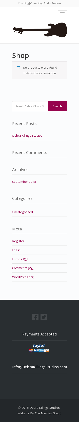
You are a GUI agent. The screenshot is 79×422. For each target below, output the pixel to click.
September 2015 (24, 182)
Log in (16, 250)
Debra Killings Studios (27, 135)
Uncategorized (22, 212)
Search (57, 106)
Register (18, 241)
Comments (22, 268)
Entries (20, 259)
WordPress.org (23, 277)
